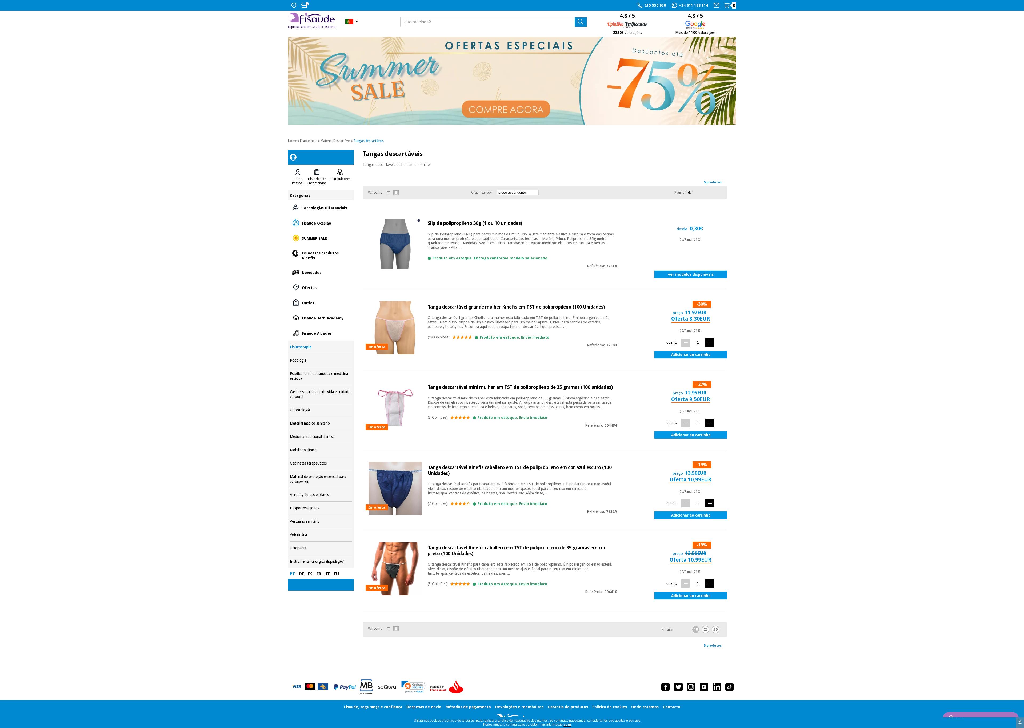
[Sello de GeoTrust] (413, 687)
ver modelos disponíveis (691, 274)
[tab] (298, 177)
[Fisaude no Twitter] (678, 687)
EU (336, 574)
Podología (321, 360)
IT (327, 574)
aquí (567, 724)
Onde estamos (645, 707)
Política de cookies (609, 707)
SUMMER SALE (321, 238)
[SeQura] (387, 687)
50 (715, 629)
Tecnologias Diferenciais (321, 207)
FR (319, 574)
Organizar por (481, 192)
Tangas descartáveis (369, 141)
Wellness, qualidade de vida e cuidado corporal (321, 394)
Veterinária (321, 534)
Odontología (321, 410)
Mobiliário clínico (321, 450)
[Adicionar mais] (709, 342)
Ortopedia (321, 548)
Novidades (321, 272)
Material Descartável (335, 141)
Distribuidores (340, 179)
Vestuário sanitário (321, 521)
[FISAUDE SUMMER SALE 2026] (512, 81)
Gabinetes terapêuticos (321, 463)
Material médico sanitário (321, 423)
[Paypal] (345, 687)
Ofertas (321, 287)
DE (301, 574)
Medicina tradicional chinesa (321, 436)
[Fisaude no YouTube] (704, 687)
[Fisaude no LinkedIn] (717, 687)
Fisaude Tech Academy (321, 317)
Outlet (321, 302)
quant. (671, 342)
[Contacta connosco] (717, 5)
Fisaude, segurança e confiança (373, 707)
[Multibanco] (366, 686)
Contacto (671, 707)
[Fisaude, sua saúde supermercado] (312, 21)
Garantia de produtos (568, 707)
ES (310, 574)
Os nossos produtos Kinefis (321, 255)
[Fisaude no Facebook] (665, 687)
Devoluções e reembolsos (519, 707)
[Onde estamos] (294, 5)
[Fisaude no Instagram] (691, 687)
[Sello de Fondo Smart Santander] (448, 687)
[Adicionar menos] (685, 343)
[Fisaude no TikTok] (729, 687)
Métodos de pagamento (468, 707)
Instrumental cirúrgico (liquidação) (321, 561)
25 (705, 629)
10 (696, 629)
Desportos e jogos (321, 508)
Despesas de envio (423, 707)
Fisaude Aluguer (321, 333)
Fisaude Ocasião (321, 222)
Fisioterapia (308, 141)
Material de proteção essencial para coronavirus (321, 479)
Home (292, 141)
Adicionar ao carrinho (691, 355)
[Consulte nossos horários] (305, 5)
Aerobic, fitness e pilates (321, 494)
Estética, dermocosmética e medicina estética (321, 376)
